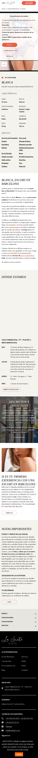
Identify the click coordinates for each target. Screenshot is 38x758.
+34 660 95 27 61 (12, 722)
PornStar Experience (26, 157)
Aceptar (19, 754)
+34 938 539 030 (12, 718)
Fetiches (4, 148)
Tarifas (23, 661)
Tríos (20, 163)
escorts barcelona (13, 9)
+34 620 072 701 (26, 718)
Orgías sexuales (7, 157)
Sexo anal (22, 138)
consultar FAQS (19, 437)
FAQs (9, 602)
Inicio (3, 9)
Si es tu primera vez (8, 665)
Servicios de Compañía (10, 138)
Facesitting (5, 144)
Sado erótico (6, 160)
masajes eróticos (14, 227)
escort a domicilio (27, 256)
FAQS (23, 665)
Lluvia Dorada (7, 153)
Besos (21, 153)
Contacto (24, 670)
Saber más (9, 513)
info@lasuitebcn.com (13, 730)
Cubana (4, 166)
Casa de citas (6, 661)
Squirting (22, 160)
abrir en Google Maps (11, 389)
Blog (3, 670)
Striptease (5, 163)
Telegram (9, 726)
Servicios (24, 657)
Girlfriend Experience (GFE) (26, 149)
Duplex (4, 141)
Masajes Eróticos (25, 141)
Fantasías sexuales (25, 144)
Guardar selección (10, 50)
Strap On (22, 166)
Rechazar (9, 56)
